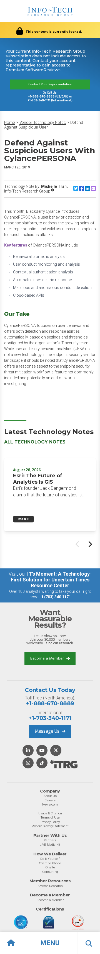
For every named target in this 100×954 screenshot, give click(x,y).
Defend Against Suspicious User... (43, 125)
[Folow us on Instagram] (28, 763)
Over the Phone (50, 863)
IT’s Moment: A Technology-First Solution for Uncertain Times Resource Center (51, 579)
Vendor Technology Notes (42, 122)
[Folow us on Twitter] (55, 751)
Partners (50, 840)
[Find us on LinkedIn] (28, 751)
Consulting (50, 872)
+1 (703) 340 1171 (55, 597)
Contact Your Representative (50, 84)
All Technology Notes (35, 442)
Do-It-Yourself (50, 859)
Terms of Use (50, 817)
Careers (50, 800)
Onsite (50, 867)
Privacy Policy (50, 822)
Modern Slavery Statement (50, 826)
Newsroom (50, 804)
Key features (15, 245)
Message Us (48, 731)
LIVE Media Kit (50, 845)
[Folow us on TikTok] (42, 763)
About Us (50, 796)
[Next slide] (90, 544)
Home (9, 122)
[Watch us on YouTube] (42, 751)
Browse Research (50, 886)
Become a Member (47, 658)
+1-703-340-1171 (49, 718)
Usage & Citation (50, 813)
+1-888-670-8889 (50, 703)
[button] (50, 943)
